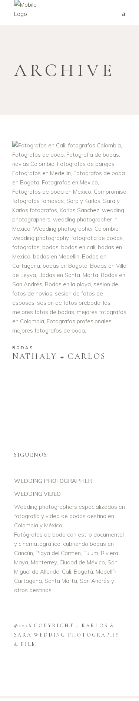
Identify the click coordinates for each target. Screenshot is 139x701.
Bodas (23, 347)
